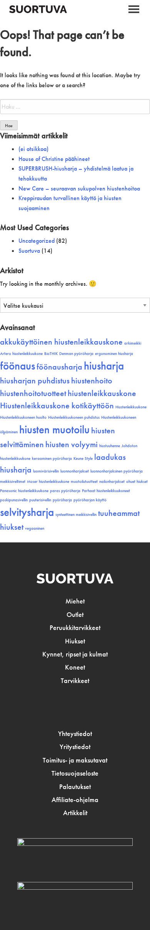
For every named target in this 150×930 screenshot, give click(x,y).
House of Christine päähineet (54, 159)
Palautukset (75, 786)
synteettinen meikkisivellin (76, 514)
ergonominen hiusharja (114, 353)
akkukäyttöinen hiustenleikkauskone (61, 342)
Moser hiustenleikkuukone (48, 481)
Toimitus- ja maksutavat (75, 760)
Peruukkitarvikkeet (75, 627)
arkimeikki (132, 343)
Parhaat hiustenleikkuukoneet (106, 490)
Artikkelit (75, 813)
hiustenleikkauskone (102, 393)
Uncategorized (36, 241)
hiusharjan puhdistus (35, 380)
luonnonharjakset (74, 471)
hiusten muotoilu (54, 429)
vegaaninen (34, 528)
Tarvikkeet (75, 680)
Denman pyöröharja (76, 353)
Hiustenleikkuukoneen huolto (23, 417)
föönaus (17, 365)
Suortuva (29, 251)
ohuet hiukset (137, 481)
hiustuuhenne (109, 445)
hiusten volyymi (71, 444)
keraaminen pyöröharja (52, 458)
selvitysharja (27, 512)
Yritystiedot (75, 747)
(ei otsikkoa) (33, 149)
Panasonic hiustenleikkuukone (24, 490)
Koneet (75, 667)
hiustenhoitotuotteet (33, 393)
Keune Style (83, 458)
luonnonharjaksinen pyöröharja (116, 471)
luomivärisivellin (46, 471)
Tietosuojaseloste (75, 773)
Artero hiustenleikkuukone (21, 353)
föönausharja (59, 366)
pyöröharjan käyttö (90, 499)
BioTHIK (51, 353)
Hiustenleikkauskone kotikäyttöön (57, 405)
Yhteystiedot (75, 733)
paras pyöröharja (65, 490)
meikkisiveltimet (12, 481)
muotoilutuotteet (84, 481)
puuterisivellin (40, 499)
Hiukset (75, 641)
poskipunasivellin (14, 499)
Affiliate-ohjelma (75, 800)
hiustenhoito (91, 380)
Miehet (75, 601)
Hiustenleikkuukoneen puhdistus (74, 417)
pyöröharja (62, 499)
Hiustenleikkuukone (131, 406)
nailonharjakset (112, 481)
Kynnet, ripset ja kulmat (75, 654)
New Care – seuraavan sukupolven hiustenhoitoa (79, 188)
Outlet (75, 614)
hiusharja (104, 365)
